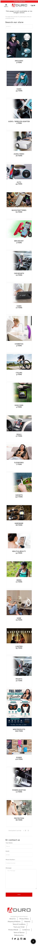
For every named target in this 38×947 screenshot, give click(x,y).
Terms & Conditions (19, 924)
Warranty (27, 921)
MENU (6, 6)
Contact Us (26, 930)
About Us (12, 919)
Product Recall (13, 930)
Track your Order (19, 927)
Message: (9, 868)
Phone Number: (10, 859)
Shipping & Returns (14, 921)
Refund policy (19, 935)
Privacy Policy (24, 919)
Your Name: (9, 843)
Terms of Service (19, 932)
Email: (7, 851)
